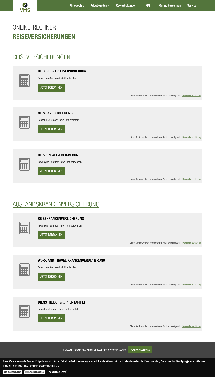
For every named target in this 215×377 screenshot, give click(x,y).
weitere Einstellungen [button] (57, 372)
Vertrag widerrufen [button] (140, 350)
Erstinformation (95, 350)
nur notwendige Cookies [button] (34, 372)
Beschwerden (110, 350)
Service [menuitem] (191, 6)
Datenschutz (80, 350)
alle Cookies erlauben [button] (12, 372)
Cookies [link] (122, 350)
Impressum (68, 350)
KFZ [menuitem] (147, 6)
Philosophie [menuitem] (76, 6)
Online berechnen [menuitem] (170, 6)
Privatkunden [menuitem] (98, 6)
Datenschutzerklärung (191, 96)
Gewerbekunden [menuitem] (126, 6)
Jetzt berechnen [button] (51, 88)
